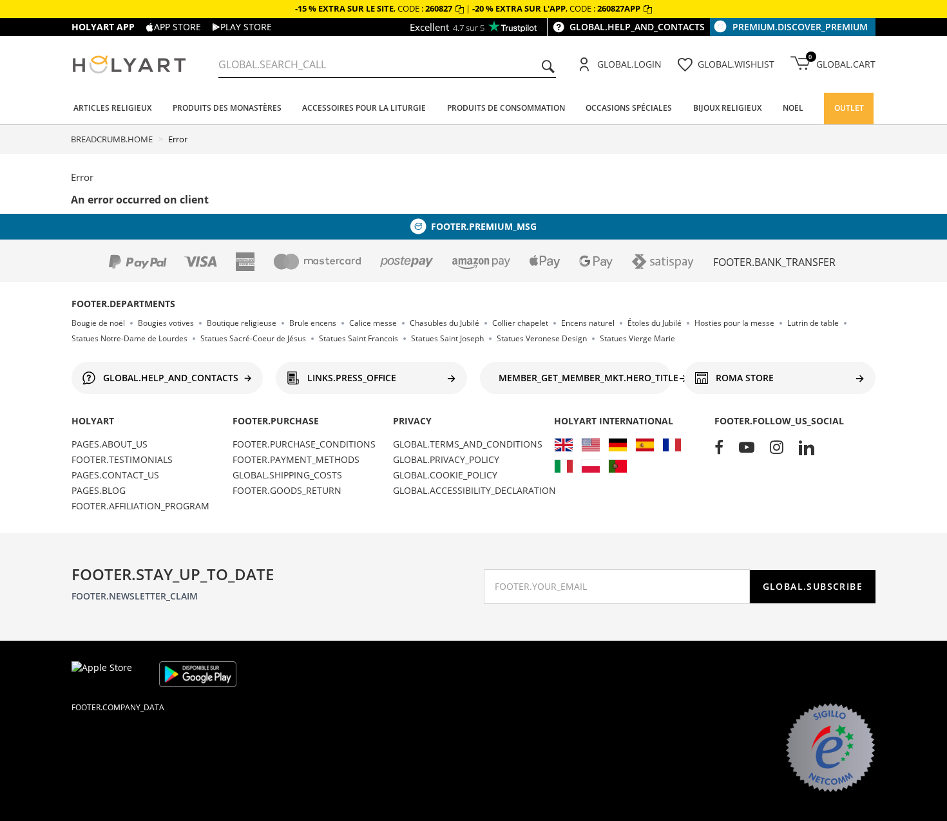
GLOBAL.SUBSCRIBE (813, 586)
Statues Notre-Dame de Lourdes (129, 338)
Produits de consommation (506, 107)
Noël (793, 107)
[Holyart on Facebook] (718, 447)
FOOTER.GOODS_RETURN (287, 490)
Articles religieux (112, 107)
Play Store (246, 27)
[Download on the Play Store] (197, 674)
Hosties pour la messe (734, 322)
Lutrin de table (813, 322)
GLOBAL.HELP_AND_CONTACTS (637, 27)
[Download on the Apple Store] (110, 674)
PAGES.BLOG (99, 490)
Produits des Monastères (227, 107)
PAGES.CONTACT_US (115, 475)
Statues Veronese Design (542, 338)
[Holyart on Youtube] (746, 447)
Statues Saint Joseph (447, 338)
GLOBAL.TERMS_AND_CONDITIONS (467, 444)
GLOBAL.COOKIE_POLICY (445, 475)
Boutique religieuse (241, 322)
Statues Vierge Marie (637, 338)
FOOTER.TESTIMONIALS (122, 459)
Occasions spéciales (629, 107)
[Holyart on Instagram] (776, 447)
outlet (849, 107)
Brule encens (312, 322)
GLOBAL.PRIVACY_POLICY (446, 459)
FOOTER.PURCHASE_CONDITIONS (304, 444)
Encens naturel (588, 322)
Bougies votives (166, 322)
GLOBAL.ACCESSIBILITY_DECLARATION (474, 490)
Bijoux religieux (727, 107)
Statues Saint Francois (358, 338)
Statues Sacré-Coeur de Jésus (253, 338)
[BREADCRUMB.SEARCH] (548, 68)
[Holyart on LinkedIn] (806, 447)
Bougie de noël (98, 322)
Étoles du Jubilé (654, 322)
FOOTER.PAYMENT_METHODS (296, 459)
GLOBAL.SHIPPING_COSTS (287, 475)
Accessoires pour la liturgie (364, 107)
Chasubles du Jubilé (444, 322)
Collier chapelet (520, 322)
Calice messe (373, 322)
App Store (177, 27)
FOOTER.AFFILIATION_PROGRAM (140, 506)
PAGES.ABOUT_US (110, 444)
